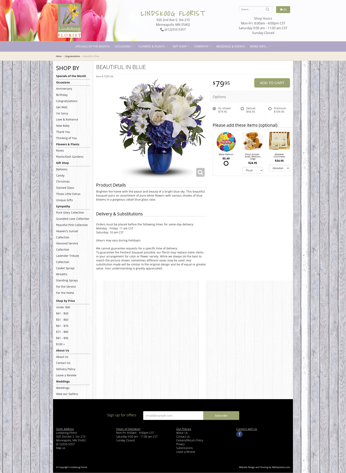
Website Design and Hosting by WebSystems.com (264, 467)
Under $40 (63, 307)
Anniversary (64, 88)
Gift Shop (180, 46)
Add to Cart (272, 83)
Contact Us (63, 363)
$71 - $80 (62, 332)
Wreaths (61, 274)
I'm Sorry (62, 113)
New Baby (62, 126)
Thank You (63, 132)
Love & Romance (67, 119)
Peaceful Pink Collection (72, 225)
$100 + (60, 344)
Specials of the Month (92, 46)
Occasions (123, 46)
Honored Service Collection (67, 246)
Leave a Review (66, 375)
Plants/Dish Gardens (69, 157)
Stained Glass (65, 188)
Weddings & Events (230, 46)
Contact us (183, 436)
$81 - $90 (62, 338)
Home (58, 56)
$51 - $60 (62, 319)
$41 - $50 (62, 313)
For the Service (66, 286)
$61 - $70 (62, 326)
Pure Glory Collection (70, 212)
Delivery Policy (65, 369)
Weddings (62, 388)
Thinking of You (66, 138)
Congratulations (72, 56)
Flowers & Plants (151, 46)
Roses (60, 150)
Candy (60, 175)
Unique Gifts (64, 200)
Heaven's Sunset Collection (67, 234)
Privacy (180, 444)
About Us (62, 357)
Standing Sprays (67, 280)
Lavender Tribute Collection (67, 259)
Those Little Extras (68, 194)
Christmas (63, 181)
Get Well (61, 107)
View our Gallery (67, 394)
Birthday (61, 95)
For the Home (65, 293)
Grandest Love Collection (72, 219)
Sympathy (201, 46)
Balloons (61, 169)
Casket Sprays (65, 268)
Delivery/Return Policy (189, 440)
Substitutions (184, 448)
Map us (60, 448)
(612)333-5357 (175, 29)
